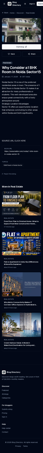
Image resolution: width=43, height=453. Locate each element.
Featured (5, 390)
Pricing (4, 413)
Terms (25, 446)
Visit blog (20, 47)
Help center (6, 428)
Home (12, 13)
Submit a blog (7, 409)
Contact (5, 432)
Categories (6, 398)
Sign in (32, 4)
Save (13, 54)
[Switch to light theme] (25, 3)
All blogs (5, 394)
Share (33, 54)
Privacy (18, 446)
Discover (20, 13)
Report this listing (10, 174)
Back (6, 13)
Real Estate (30, 13)
